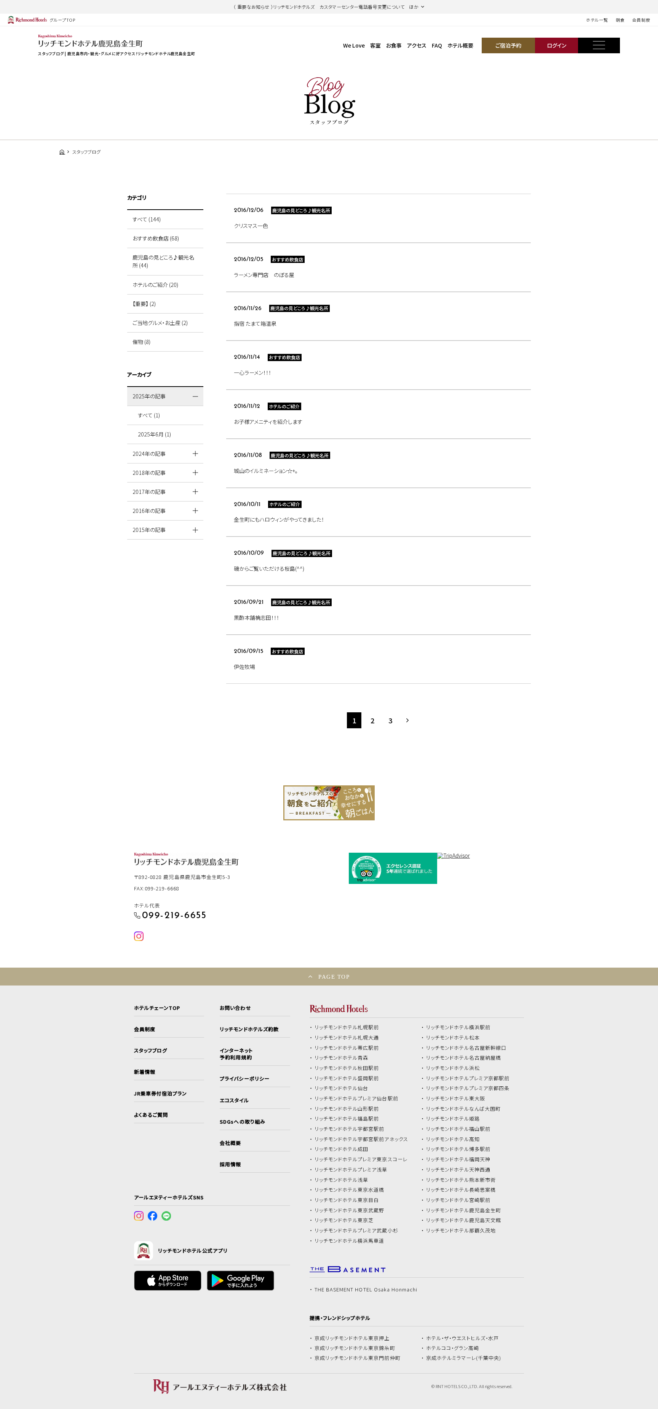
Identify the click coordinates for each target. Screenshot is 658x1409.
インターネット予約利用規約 (236, 1054)
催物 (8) (141, 341)
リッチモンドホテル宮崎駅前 (458, 1200)
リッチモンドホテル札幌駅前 (347, 1027)
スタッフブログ (150, 1050)
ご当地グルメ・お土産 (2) (160, 322)
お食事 (394, 45)
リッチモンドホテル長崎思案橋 (461, 1189)
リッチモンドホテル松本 (453, 1037)
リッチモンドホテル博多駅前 (458, 1149)
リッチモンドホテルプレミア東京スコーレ (361, 1159)
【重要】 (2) (144, 303)
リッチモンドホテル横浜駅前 (458, 1027)
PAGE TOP (334, 976)
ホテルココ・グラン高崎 (452, 1348)
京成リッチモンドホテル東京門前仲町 (358, 1358)
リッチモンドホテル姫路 (453, 1118)
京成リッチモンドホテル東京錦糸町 (355, 1348)
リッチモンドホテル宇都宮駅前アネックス (361, 1139)
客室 (375, 45)
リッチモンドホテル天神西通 (458, 1169)
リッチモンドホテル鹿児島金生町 (463, 1210)
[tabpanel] (329, 802)
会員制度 (641, 20)
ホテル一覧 (597, 20)
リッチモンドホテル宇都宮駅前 (350, 1129)
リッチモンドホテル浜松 (453, 1068)
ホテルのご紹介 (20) (155, 284)
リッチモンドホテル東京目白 (347, 1200)
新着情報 (144, 1071)
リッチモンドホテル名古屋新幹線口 (466, 1047)
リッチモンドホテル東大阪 (456, 1098)
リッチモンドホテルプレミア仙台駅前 (356, 1098)
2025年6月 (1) (154, 434)
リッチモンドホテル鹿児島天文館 (463, 1220)
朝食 (620, 20)
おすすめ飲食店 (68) (156, 238)
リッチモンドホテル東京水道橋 (350, 1189)
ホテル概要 (460, 45)
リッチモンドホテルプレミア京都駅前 (468, 1078)
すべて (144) (147, 219)
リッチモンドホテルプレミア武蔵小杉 (356, 1230)
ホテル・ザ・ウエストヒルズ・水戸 (462, 1338)
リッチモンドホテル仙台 (342, 1088)
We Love (354, 45)
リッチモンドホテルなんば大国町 (463, 1108)
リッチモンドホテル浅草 (342, 1180)
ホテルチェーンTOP (157, 1008)
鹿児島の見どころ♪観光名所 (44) (163, 261)
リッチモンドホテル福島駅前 (347, 1118)
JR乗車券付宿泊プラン (160, 1093)
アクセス (416, 45)
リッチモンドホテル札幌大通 (347, 1037)
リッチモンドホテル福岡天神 (458, 1159)
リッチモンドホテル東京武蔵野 (350, 1210)
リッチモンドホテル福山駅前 (458, 1129)
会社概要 (230, 1143)
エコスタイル (234, 1100)
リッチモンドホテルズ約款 (249, 1029)
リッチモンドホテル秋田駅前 (347, 1068)
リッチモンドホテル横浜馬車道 (350, 1240)
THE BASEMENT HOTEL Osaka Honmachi (366, 1289)
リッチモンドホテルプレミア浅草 (351, 1169)
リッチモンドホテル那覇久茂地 (461, 1230)
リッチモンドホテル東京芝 (344, 1220)
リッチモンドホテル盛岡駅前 (347, 1078)
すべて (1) (149, 415)
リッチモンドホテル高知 (453, 1139)
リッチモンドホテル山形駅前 (347, 1108)
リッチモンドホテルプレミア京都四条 (468, 1088)
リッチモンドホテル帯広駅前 (347, 1047)
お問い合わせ (235, 1008)
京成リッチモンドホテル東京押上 (352, 1338)
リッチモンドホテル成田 (342, 1149)
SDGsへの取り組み (242, 1121)
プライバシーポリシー (244, 1078)
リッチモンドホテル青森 (342, 1057)
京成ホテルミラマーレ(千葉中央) (463, 1358)
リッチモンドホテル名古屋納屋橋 (463, 1057)
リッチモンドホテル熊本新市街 (461, 1180)
